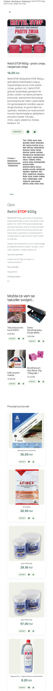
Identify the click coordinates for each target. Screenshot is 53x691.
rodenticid (32, 174)
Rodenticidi (26, 1)
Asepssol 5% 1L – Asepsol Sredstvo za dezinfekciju (26, 676)
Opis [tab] (11, 194)
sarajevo (40, 174)
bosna (29, 145)
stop (25, 178)
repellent (34, 171)
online (25, 162)
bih (24, 145)
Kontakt (17, 132)
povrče (32, 169)
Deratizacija (16, 1)
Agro (40, 140)
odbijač (32, 159)
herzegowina (39, 154)
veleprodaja (32, 178)
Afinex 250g (26, 507)
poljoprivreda (28, 164)
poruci (38, 166)
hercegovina (28, 154)
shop (30, 176)
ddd (24, 147)
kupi (24, 157)
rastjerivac (40, 169)
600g (30, 140)
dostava (26, 150)
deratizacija (39, 147)
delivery (30, 147)
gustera (39, 152)
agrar (35, 140)
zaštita (25, 183)
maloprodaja (38, 157)
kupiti (29, 157)
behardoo (40, 142)
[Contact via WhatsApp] (34, 132)
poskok (26, 169)
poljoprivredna (29, 166)
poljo (31, 162)
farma (32, 150)
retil (40, 171)
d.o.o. (41, 145)
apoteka (26, 142)
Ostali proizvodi (13, 163)
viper (40, 178)
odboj (38, 159)
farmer (38, 150)
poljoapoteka (39, 162)
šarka (25, 176)
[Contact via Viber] (28, 132)
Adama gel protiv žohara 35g (26, 450)
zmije (36, 183)
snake (35, 176)
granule (26, 152)
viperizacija (35, 181)
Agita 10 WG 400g (26, 620)
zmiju (41, 183)
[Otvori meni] (9, 12)
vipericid (26, 181)
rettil (25, 174)
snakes (42, 176)
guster (32, 152)
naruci (25, 159)
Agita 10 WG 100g (26, 563)
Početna (7, 1)
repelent (26, 171)
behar (32, 142)
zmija (31, 183)
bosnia (35, 145)
